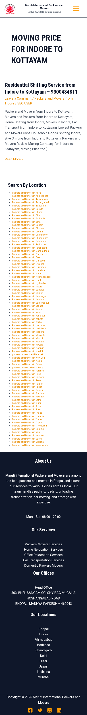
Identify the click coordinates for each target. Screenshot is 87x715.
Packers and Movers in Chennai (28, 228)
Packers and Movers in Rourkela (28, 393)
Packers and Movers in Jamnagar (29, 296)
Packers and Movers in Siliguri (27, 403)
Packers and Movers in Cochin (27, 231)
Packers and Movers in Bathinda (28, 218)
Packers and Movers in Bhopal (27, 212)
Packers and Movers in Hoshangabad (31, 277)
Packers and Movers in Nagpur (28, 348)
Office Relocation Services (43, 555)
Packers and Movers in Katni (26, 312)
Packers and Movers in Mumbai (28, 341)
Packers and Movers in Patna (27, 364)
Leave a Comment (18, 98)
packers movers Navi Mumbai (27, 354)
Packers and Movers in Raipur (27, 384)
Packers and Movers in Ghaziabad (30, 254)
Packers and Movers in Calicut (27, 225)
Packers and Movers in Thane (27, 413)
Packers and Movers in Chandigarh (30, 238)
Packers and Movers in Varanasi (28, 435)
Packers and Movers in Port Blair (28, 370)
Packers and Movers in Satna (26, 400)
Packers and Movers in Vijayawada (30, 445)
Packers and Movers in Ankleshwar (30, 199)
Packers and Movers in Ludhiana (29, 328)
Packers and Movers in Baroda (27, 209)
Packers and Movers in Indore (27, 286)
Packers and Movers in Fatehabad (29, 248)
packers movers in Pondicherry (28, 367)
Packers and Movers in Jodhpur (28, 306)
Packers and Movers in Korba (27, 322)
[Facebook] (30, 710)
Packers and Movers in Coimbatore (30, 235)
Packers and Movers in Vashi (27, 439)
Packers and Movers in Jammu (28, 299)
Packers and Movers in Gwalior (28, 264)
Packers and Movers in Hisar (27, 273)
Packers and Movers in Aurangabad (30, 202)
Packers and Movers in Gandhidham (31, 251)
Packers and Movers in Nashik (27, 351)
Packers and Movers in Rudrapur (29, 396)
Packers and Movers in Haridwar (29, 270)
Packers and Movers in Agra (26, 193)
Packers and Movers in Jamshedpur (30, 303)
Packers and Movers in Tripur (27, 422)
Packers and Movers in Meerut (27, 338)
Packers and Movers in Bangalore (29, 205)
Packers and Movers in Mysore (27, 345)
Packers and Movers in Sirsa (26, 406)
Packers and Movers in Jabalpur (28, 290)
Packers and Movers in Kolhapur (28, 315)
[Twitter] (39, 710)
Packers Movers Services (43, 544)
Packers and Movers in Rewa (26, 380)
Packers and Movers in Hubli (26, 280)
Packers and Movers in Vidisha (28, 442)
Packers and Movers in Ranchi (27, 390)
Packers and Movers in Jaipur (27, 293)
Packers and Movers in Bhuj (26, 215)
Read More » (14, 159)
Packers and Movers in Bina (26, 222)
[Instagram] (49, 710)
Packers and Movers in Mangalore (29, 335)
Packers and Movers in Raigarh (28, 377)
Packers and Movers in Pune (26, 374)
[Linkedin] (59, 710)
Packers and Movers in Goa (26, 257)
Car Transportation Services (43, 560)
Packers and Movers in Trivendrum (30, 425)
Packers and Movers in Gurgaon (28, 260)
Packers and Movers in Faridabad (29, 244)
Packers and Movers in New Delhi (29, 358)
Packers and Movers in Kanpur (27, 309)
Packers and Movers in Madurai (28, 332)
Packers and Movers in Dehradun (29, 241)
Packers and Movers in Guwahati (29, 267)
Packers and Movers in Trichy (27, 419)
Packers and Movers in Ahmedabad (30, 196)
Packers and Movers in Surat (26, 409)
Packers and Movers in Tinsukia (28, 416)
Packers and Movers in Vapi (26, 432)
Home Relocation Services (43, 550)
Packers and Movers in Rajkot (27, 387)
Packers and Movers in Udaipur (28, 429)
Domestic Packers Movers (43, 566)
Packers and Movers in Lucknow (28, 325)
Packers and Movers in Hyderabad (29, 283)
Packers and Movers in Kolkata (27, 319)
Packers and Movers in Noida (27, 361)
